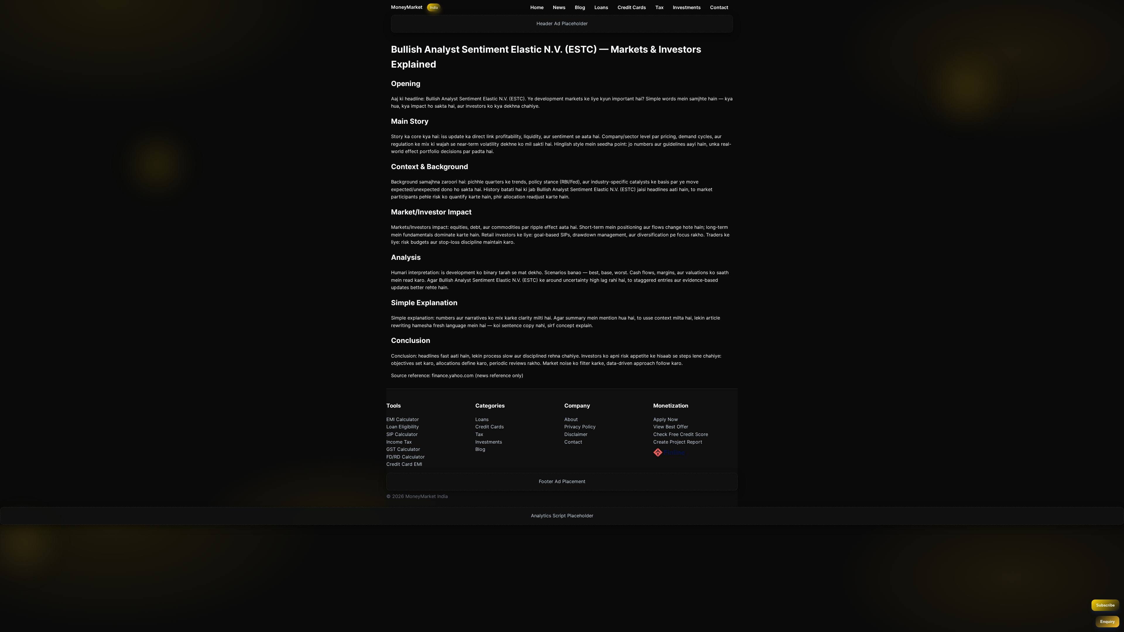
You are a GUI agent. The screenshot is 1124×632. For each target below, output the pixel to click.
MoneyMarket (406, 7)
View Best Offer (670, 427)
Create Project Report (677, 442)
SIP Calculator (402, 434)
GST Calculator (403, 449)
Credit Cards (632, 7)
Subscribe (1105, 605)
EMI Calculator (402, 419)
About (571, 419)
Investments (687, 7)
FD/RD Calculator (405, 457)
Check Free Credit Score (680, 434)
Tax (659, 7)
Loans (601, 7)
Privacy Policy (580, 427)
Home (537, 7)
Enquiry (1107, 621)
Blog (580, 7)
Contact (719, 7)
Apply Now (665, 419)
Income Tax (399, 442)
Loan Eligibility (402, 427)
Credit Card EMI (404, 464)
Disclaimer (575, 434)
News (559, 7)
